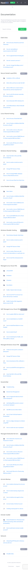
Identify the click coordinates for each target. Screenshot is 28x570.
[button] (17, 2)
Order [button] (12, 2)
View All (24, 38)
